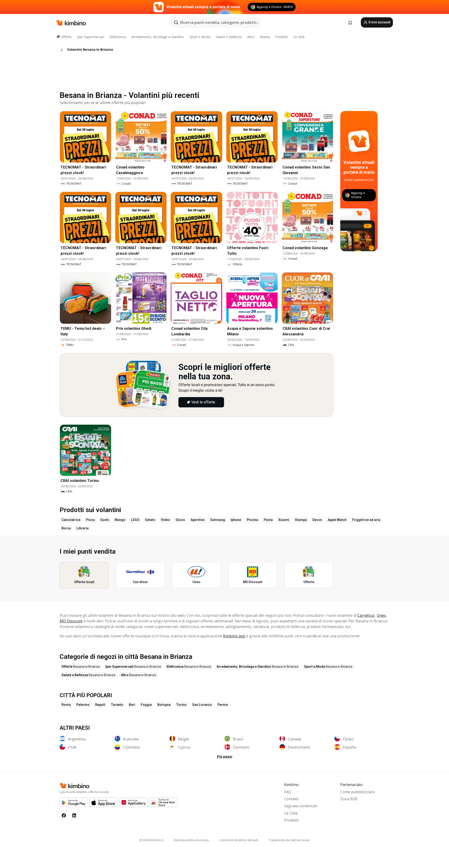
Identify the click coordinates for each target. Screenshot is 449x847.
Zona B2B (349, 798)
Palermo (83, 705)
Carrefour (366, 615)
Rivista (265, 37)
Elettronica (118, 37)
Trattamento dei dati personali (289, 840)
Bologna (163, 705)
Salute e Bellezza (229, 37)
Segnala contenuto (300, 805)
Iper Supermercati (90, 37)
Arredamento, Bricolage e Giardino (157, 37)
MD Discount (71, 621)
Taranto (117, 705)
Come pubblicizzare (357, 791)
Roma (66, 705)
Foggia (146, 705)
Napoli (100, 705)
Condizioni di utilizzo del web (238, 840)
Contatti (291, 798)
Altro (250, 37)
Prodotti (281, 37)
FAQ (287, 791)
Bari (132, 705)
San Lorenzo (202, 705)
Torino (181, 705)
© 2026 (151, 840)
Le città (298, 37)
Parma (222, 705)
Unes (381, 615)
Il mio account (379, 22)
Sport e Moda (199, 37)
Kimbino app (234, 636)
